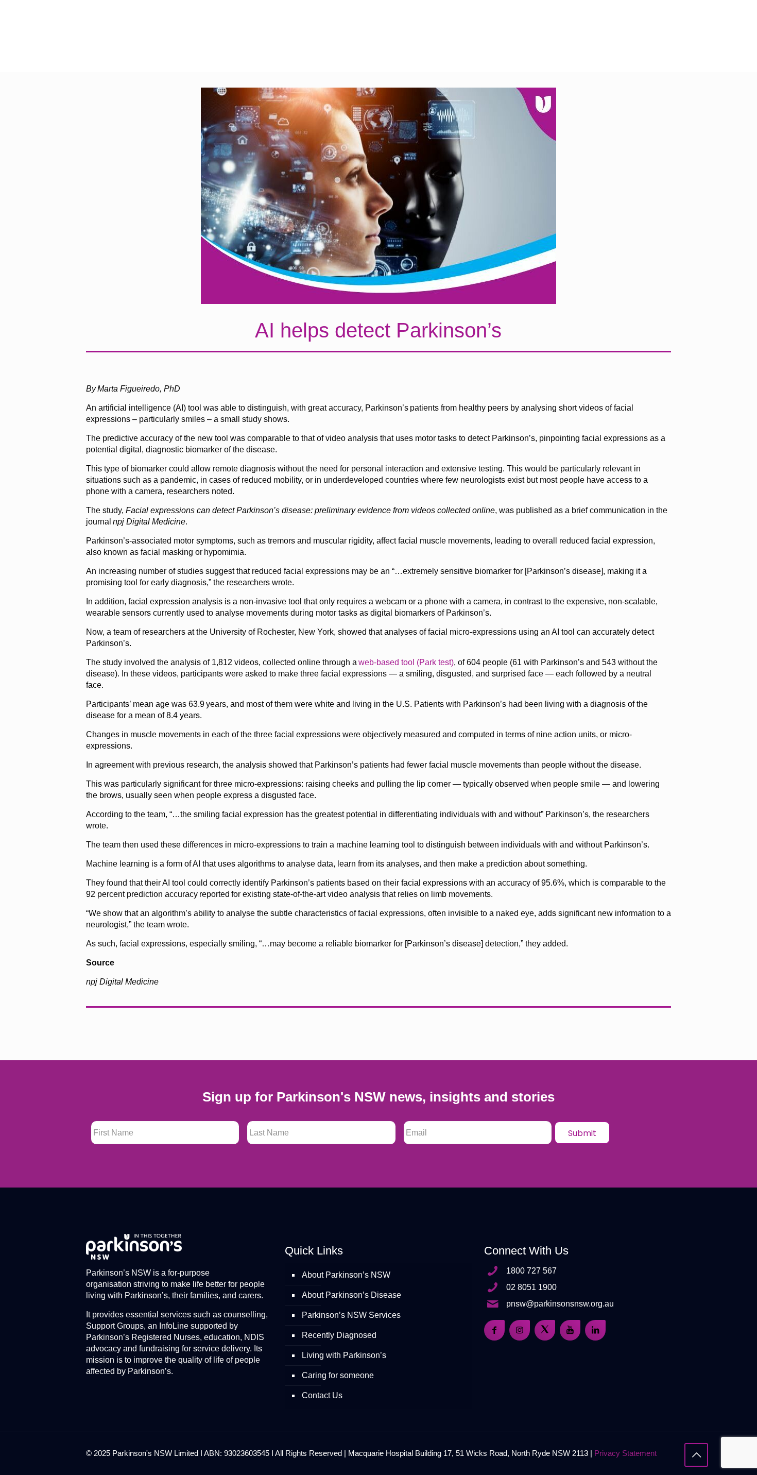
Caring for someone (338, 1375)
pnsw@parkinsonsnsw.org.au (560, 1303)
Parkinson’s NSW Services (351, 1315)
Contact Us (322, 1395)
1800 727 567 (531, 1270)
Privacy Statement (625, 1453)
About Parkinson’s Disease (351, 1295)
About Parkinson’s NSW (346, 1274)
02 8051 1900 (531, 1287)
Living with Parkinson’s (344, 1355)
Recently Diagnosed (339, 1335)
